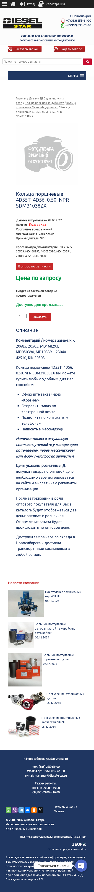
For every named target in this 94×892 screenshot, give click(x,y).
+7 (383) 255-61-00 (78, 20)
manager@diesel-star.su (51, 775)
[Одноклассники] (34, 810)
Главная (21, 98)
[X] (40, 810)
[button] (73, 75)
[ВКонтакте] (27, 810)
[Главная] (12, 4)
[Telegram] (21, 810)
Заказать (40, 316)
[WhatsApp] (8, 810)
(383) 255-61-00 (49, 766)
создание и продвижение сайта (67, 849)
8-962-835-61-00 (54, 771)
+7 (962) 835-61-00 (78, 25)
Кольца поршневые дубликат (44, 103)
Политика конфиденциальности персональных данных (53, 836)
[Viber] (15, 810)
